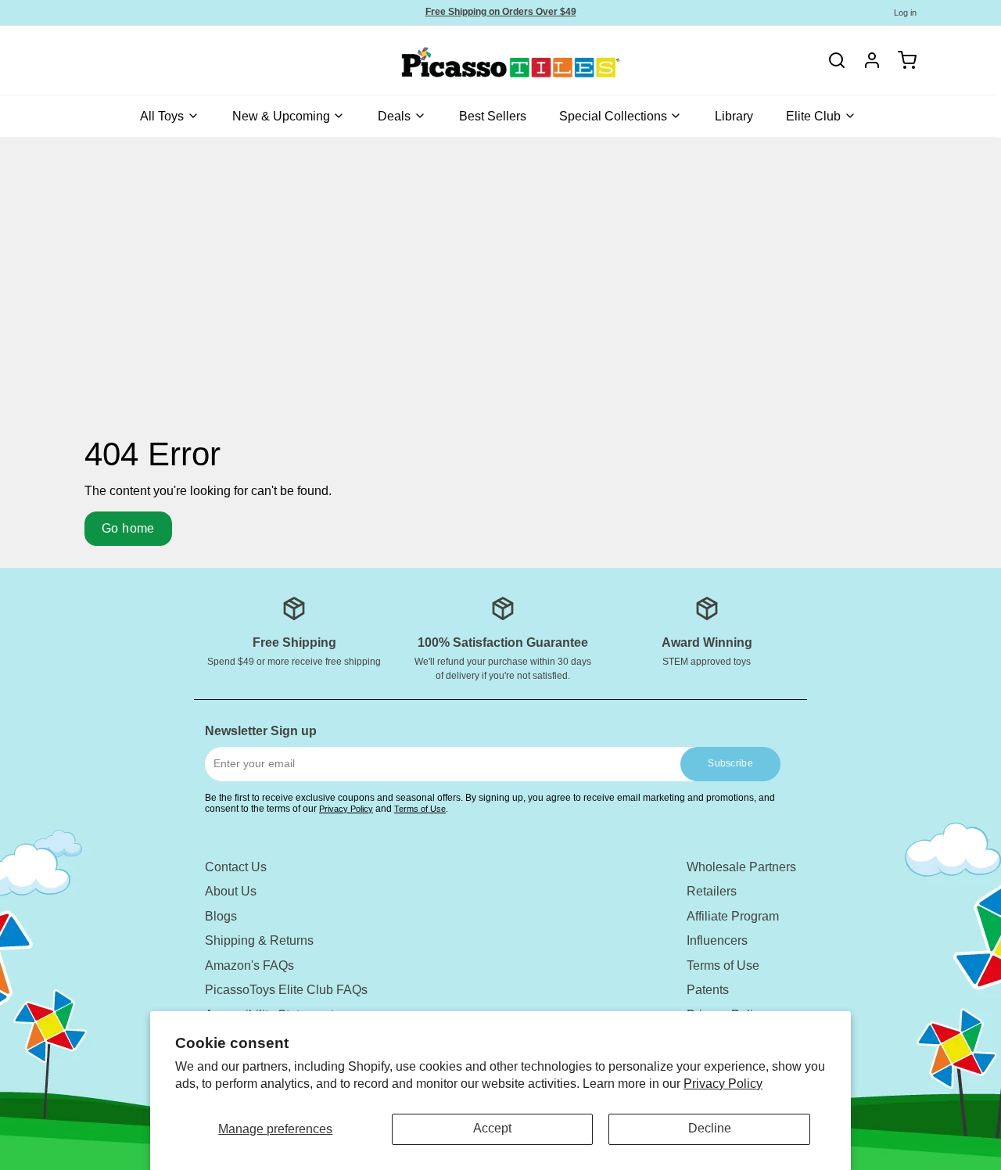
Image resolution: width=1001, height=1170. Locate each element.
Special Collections (613, 116)
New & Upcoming (281, 116)
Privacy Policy (722, 1083)
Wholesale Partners (741, 867)
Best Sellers (492, 116)
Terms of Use (420, 808)
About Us (231, 891)
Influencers (717, 940)
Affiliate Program (733, 916)
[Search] (836, 60)
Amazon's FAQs (249, 965)
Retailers (712, 891)
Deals (394, 116)
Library (734, 116)
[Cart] (902, 60)
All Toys (162, 116)
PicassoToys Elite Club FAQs (286, 989)
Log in (905, 12)
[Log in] (866, 60)
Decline (709, 1128)
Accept (492, 1128)
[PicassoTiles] (455, 60)
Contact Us (236, 867)
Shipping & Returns (259, 940)
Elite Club (813, 116)
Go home (128, 528)
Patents (708, 989)
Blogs (221, 916)
